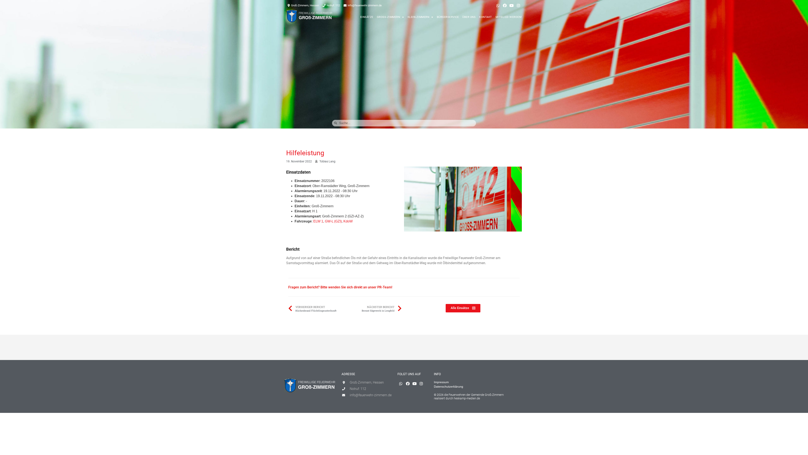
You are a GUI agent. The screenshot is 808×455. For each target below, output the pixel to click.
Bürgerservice (448, 17)
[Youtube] (511, 5)
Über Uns (469, 17)
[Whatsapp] (497, 5)
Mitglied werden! (509, 17)
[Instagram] (518, 5)
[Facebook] (504, 5)
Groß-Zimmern (388, 17)
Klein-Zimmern (418, 17)
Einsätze (366, 17)
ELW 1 (318, 221)
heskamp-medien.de (467, 398)
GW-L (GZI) (333, 221)
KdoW (348, 221)
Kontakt (485, 17)
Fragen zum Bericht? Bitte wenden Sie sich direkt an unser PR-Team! (340, 287)
